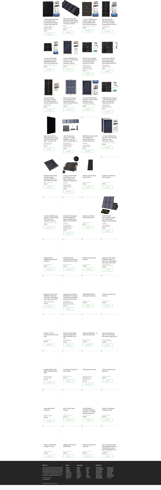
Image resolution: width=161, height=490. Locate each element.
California (79, 472)
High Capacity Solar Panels (68, 302)
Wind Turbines (110, 476)
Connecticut (79, 475)
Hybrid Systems (99, 476)
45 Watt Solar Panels (48, 26)
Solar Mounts (98, 474)
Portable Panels (99, 472)
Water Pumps (110, 474)
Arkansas (79, 471)
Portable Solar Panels (48, 28)
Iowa (87, 474)
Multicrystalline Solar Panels (107, 265)
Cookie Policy (68, 472)
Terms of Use (68, 475)
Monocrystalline (99, 470)
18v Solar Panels (105, 26)
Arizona (78, 470)
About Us (67, 467)
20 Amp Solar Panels (106, 105)
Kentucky (88, 476)
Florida (78, 477)
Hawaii (87, 468)
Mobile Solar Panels (48, 27)
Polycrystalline (99, 471)
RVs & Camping (110, 468)
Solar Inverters (110, 471)
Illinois (87, 471)
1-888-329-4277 (47, 479)
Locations (68, 470)
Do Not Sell (68, 471)
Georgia (88, 467)
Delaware (79, 476)
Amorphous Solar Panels (107, 340)
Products (67, 468)
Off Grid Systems (99, 477)
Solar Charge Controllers (87, 69)
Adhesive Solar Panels (87, 67)
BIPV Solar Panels (47, 144)
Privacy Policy (69, 474)
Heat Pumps (109, 472)
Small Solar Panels (47, 29)
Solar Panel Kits (99, 475)
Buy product (68, 32)
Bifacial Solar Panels (48, 143)
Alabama (78, 467)
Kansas (87, 475)
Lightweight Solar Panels (87, 68)
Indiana (87, 472)
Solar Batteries (110, 470)
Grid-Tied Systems (99, 468)
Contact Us (68, 477)
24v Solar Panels (66, 301)
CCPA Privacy (68, 476)
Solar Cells (94, 26)
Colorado (78, 474)
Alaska (78, 468)
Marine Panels (110, 467)
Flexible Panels (99, 467)
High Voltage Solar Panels (68, 303)
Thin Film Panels (110, 475)
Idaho (87, 470)
